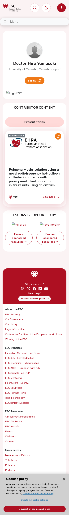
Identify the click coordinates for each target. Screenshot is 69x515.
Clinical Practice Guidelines (20, 416)
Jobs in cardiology (15, 397)
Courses (9, 441)
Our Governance (14, 319)
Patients (10, 465)
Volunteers (11, 460)
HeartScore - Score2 (17, 382)
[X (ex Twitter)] (28, 288)
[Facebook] (34, 288)
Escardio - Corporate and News (22, 353)
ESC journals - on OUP (17, 372)
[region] (34, 494)
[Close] (63, 478)
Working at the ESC (16, 339)
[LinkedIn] (40, 288)
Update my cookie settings (34, 500)
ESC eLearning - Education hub (22, 362)
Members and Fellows (17, 455)
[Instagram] (22, 288)
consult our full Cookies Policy (38, 493)
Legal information (15, 329)
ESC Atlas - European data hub (22, 367)
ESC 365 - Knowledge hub (19, 358)
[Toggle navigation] (61, 7)
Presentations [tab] (34, 122)
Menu (14, 21)
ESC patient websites (17, 402)
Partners (10, 470)
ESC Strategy (12, 314)
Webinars (10, 436)
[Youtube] (46, 289)
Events (9, 431)
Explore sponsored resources (18, 237)
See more (49, 196)
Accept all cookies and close (35, 509)
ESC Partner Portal (15, 392)
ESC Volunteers (13, 387)
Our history (11, 324)
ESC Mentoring (13, 377)
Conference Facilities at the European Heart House (33, 334)
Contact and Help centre (34, 298)
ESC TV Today (13, 421)
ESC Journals (12, 426)
